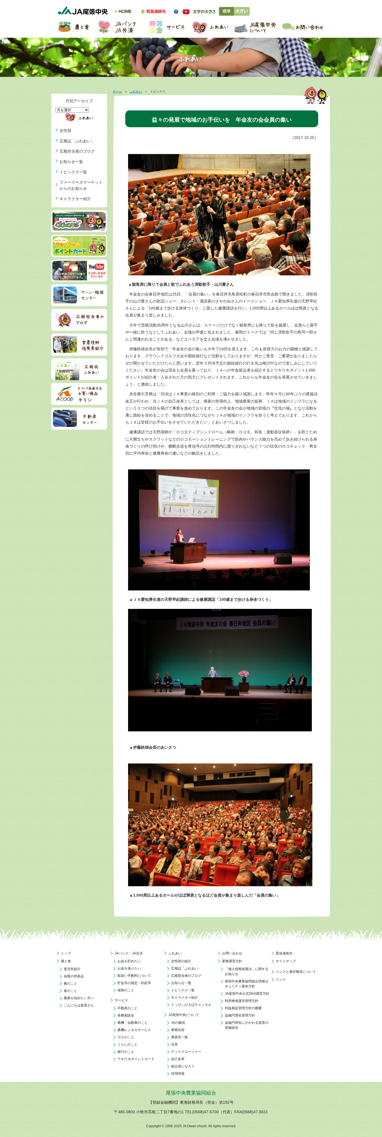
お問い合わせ (232, 953)
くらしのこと (127, 1044)
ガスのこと (125, 1037)
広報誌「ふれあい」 (77, 141)
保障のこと (125, 990)
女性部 (65, 130)
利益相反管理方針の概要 (243, 1008)
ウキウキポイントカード (135, 1059)
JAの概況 (178, 1023)
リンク (281, 980)
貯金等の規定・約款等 (134, 983)
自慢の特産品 (74, 976)
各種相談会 (125, 1015)
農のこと (70, 983)
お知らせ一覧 (71, 161)
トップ (66, 953)
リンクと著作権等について (296, 972)
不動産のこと (127, 1008)
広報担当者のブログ (77, 151)
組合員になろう (183, 1066)
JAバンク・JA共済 (129, 953)
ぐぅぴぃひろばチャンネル (191, 1005)
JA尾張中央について (183, 1015)
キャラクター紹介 (75, 199)
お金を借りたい (129, 968)
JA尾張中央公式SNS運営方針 (247, 994)
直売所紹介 (72, 969)
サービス (121, 1000)
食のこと (70, 991)
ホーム (117, 91)
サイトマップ (286, 961)
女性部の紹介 (181, 961)
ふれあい (136, 91)
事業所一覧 (179, 1037)
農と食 (66, 961)
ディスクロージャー (186, 1052)
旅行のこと (125, 1052)
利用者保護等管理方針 (241, 1001)
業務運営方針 (232, 961)
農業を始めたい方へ (79, 998)
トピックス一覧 (73, 172)
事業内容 (178, 1030)
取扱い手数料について (134, 976)
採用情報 (178, 1073)
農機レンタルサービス (134, 1030)
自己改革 (178, 1059)
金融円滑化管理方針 (240, 1015)
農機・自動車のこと (132, 1023)
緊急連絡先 (284, 953)
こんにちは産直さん (79, 1005)
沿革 (174, 1044)
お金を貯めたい (129, 961)
